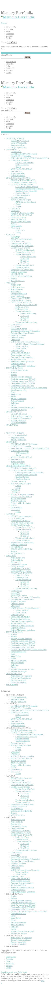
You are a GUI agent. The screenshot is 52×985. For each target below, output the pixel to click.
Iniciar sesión (11, 27)
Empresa (9, 36)
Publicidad (10, 34)
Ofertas (4, 23)
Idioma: (4, 42)
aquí (42, 981)
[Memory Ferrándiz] (18, 17)
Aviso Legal (22, 972)
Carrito (8, 38)
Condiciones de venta (9, 972)
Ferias (8, 31)
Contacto (9, 29)
